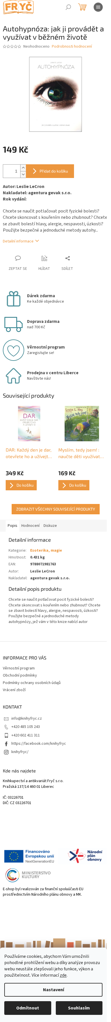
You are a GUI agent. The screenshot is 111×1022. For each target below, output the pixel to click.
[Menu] (98, 7)
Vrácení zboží (14, 690)
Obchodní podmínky (20, 675)
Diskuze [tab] (50, 526)
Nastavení (53, 990)
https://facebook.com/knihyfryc (38, 743)
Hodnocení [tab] (30, 526)
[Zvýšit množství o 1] (23, 168)
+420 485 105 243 (25, 727)
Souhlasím (79, 1008)
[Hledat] (68, 7)
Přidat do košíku (54, 171)
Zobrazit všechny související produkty (55, 509)
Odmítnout (27, 1008)
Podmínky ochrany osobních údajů (32, 683)
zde (63, 975)
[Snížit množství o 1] (23, 174)
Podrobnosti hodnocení (72, 46)
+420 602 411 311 (25, 735)
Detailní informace (18, 241)
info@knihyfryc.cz (26, 718)
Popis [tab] (12, 526)
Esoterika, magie (46, 550)
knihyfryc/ (19, 752)
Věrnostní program (19, 668)
